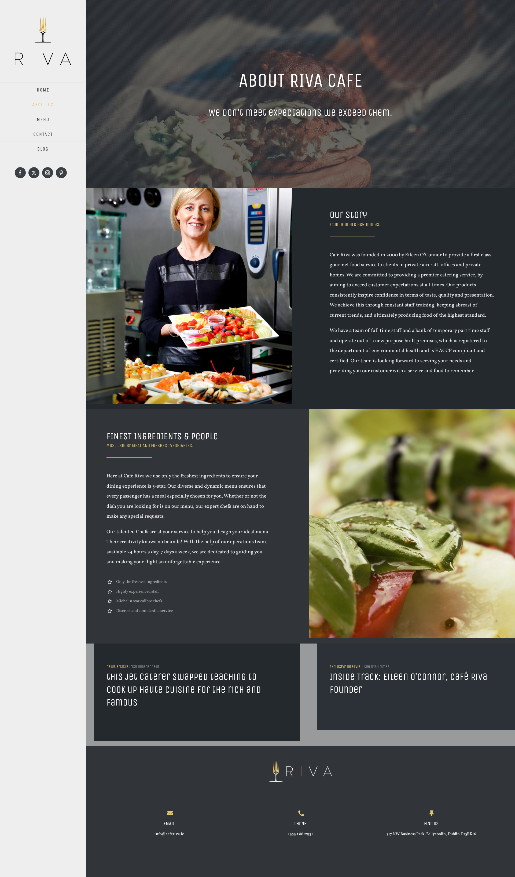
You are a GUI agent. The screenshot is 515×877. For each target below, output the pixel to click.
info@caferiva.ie (169, 834)
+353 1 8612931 (300, 834)
